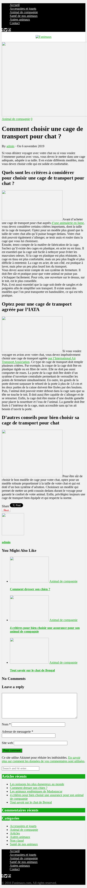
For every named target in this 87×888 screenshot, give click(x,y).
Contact (15, 23)
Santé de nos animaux (24, 16)
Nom (6, 724)
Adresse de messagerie (17, 731)
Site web (7, 743)
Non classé (17, 840)
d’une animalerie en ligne (68, 223)
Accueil (15, 5)
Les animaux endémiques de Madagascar (36, 791)
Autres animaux (20, 19)
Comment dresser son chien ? (30, 589)
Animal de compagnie (24, 12)
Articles (15, 833)
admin (10, 146)
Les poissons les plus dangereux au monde (37, 784)
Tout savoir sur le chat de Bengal (32, 670)
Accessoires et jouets (23, 8)
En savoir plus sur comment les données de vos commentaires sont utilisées (43, 759)
